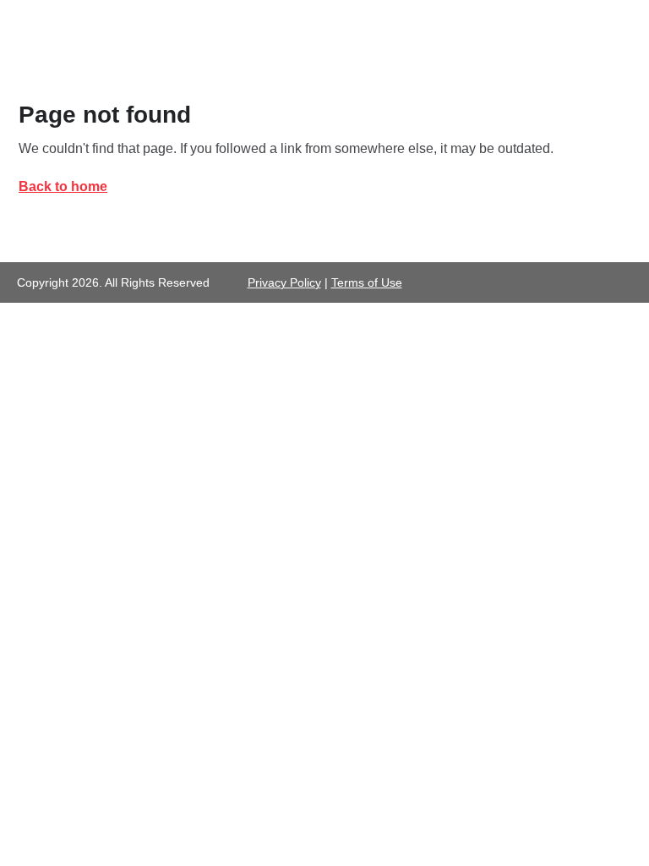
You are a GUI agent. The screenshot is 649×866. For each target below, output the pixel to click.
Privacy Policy (284, 282)
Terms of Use (366, 282)
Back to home (63, 186)
